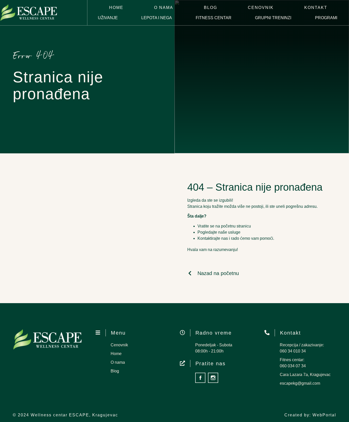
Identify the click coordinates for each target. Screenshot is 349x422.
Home (116, 7)
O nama (163, 7)
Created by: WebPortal (310, 415)
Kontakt (315, 7)
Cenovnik (261, 7)
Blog (210, 7)
